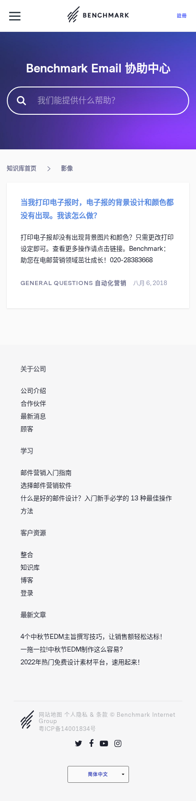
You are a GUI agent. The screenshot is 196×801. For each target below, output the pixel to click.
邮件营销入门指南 (46, 473)
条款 (102, 715)
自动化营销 (111, 283)
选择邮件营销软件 (46, 486)
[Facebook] (91, 743)
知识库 (30, 567)
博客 (27, 580)
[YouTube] (104, 743)
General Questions (57, 283)
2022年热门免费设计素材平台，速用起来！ (82, 662)
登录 (27, 593)
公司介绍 (33, 391)
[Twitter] (79, 743)
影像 (67, 168)
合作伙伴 (33, 404)
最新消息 (33, 416)
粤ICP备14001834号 (67, 729)
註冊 (182, 16)
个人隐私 (76, 715)
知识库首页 (21, 168)
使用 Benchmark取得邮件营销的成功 (98, 16)
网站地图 (50, 715)
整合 (27, 555)
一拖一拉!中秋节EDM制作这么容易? (72, 649)
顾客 (27, 429)
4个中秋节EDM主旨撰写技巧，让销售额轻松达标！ (93, 637)
